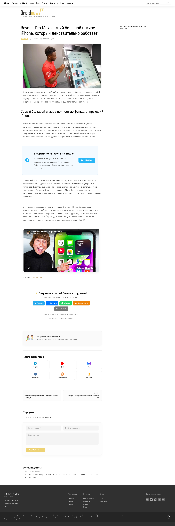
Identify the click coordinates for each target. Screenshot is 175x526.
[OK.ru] (159, 499)
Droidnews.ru (11, 494)
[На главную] (38, 12)
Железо (70, 504)
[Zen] (151, 499)
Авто (32, 3)
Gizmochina (38, 277)
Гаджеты (15, 3)
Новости (24, 39)
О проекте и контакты (11, 500)
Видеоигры (54, 3)
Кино (38, 3)
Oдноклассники (81, 303)
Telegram (40, 303)
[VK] (163, 499)
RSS (5, 506)
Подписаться (86, 160)
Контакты (70, 3)
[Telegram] (147, 499)
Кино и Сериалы (88, 498)
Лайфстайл (24, 3)
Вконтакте (53, 303)
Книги (62, 3)
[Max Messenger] (155, 499)
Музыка (44, 3)
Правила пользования (11, 503)
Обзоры (6, 3)
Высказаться (35, 450)
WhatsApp (67, 303)
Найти (168, 3)
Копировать (62, 308)
